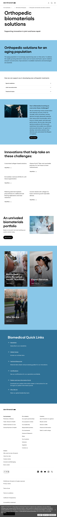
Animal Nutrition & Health (10, 427)
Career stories (7, 459)
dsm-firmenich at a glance (47, 419)
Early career (6, 465)
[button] (51, 3)
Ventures (24, 442)
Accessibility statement (9, 502)
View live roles (7, 456)
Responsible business (27, 427)
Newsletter (13, 342)
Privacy (16, 511)
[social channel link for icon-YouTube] (45, 471)
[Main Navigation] (55, 3)
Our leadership (26, 424)
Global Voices (14, 352)
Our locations (25, 439)
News (23, 436)
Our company (25, 416)
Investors (42, 416)
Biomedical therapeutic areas (21, 7)
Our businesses (6, 7)
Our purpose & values (27, 421)
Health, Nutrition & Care (9, 424)
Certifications (14, 371)
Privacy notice (7, 483)
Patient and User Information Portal (20, 380)
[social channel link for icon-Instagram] (48, 471)
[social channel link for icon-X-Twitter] (52, 471)
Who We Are (14, 389)
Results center (43, 421)
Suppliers (24, 445)
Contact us (25, 448)
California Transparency (9, 497)
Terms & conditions (8, 493)
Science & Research (27, 433)
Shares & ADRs (43, 424)
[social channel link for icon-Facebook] (41, 471)
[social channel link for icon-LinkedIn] (38, 471)
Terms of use (6, 488)
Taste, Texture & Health (9, 421)
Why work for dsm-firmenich (10, 453)
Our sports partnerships (28, 419)
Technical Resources (16, 361)
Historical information (45, 427)
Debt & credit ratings (45, 430)
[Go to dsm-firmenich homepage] (9, 2)
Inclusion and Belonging (9, 462)
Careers (5, 450)
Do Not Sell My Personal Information (28, 511)
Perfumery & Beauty (8, 419)
